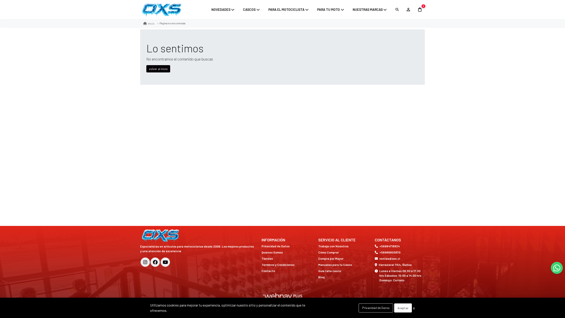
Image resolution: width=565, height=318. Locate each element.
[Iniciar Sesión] (408, 9)
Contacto (268, 271)
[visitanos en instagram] (145, 262)
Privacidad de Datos (276, 246)
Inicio (151, 23)
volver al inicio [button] (158, 69)
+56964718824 (389, 246)
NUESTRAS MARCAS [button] (368, 9)
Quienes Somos (272, 252)
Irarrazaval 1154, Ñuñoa (395, 265)
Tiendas (267, 258)
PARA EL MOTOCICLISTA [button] (286, 9)
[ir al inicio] (161, 235)
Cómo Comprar (328, 252)
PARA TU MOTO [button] (328, 9)
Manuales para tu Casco (335, 265)
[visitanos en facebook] (155, 262)
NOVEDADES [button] (220, 9)
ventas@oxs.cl (389, 258)
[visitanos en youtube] (165, 262)
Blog (321, 277)
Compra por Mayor (330, 258)
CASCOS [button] (249, 9)
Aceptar (403, 308)
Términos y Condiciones (278, 265)
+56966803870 (389, 252)
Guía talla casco (329, 271)
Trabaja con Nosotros (333, 246)
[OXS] (162, 9)
